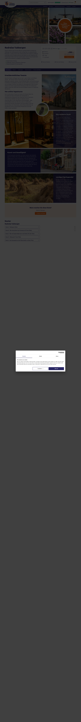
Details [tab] (40, 356)
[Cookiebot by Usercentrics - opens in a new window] (59, 352)
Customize (40, 368)
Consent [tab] (24, 356)
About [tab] (57, 356)
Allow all (56, 368)
